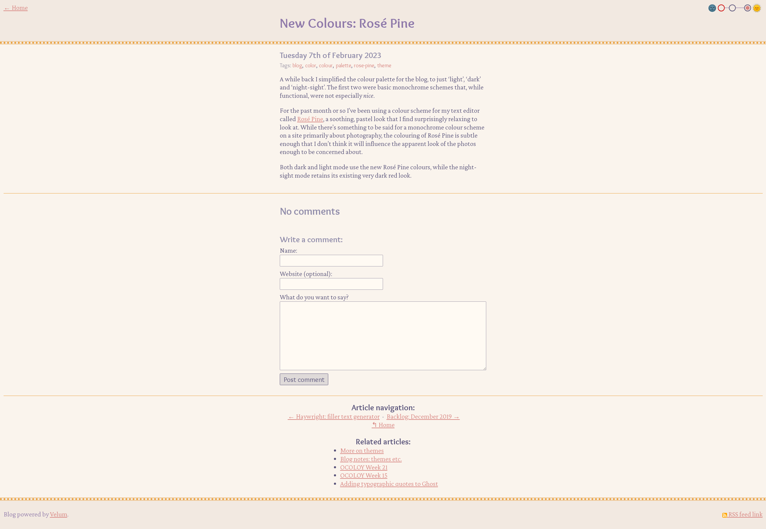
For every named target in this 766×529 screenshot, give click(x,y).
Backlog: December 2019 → (423, 416)
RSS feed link (745, 514)
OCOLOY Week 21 (363, 467)
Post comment (304, 379)
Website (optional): (306, 274)
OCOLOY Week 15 (363, 475)
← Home (16, 7)
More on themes (362, 450)
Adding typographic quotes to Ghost (389, 483)
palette (343, 65)
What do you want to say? (314, 297)
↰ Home (383, 425)
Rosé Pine (310, 119)
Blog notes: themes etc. (371, 459)
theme (384, 65)
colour (326, 65)
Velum (58, 514)
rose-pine (364, 65)
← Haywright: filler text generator (334, 416)
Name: (288, 250)
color (310, 65)
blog (297, 65)
